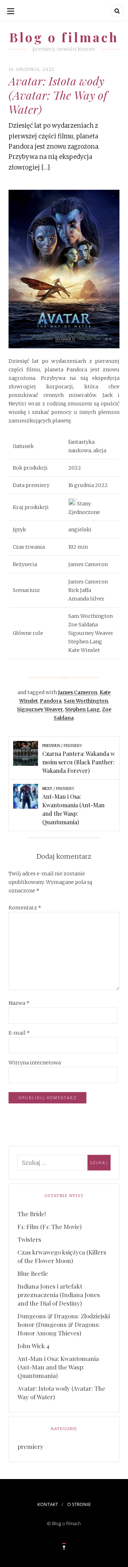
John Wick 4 (33, 1346)
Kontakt (47, 1504)
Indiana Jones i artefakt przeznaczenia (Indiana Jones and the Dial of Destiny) (58, 1294)
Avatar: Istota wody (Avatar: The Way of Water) (61, 1392)
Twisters (29, 1239)
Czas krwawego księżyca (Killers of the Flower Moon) (61, 1256)
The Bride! (31, 1214)
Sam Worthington (86, 701)
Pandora (51, 701)
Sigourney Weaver (40, 709)
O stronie (79, 1504)
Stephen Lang (82, 709)
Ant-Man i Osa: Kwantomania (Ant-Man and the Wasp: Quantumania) (58, 1367)
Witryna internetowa (35, 1062)
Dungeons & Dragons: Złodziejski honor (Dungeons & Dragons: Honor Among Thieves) (63, 1324)
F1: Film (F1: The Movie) (49, 1226)
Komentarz (25, 907)
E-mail (19, 1033)
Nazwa (19, 1003)
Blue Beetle (32, 1273)
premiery (30, 1446)
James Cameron (77, 692)
